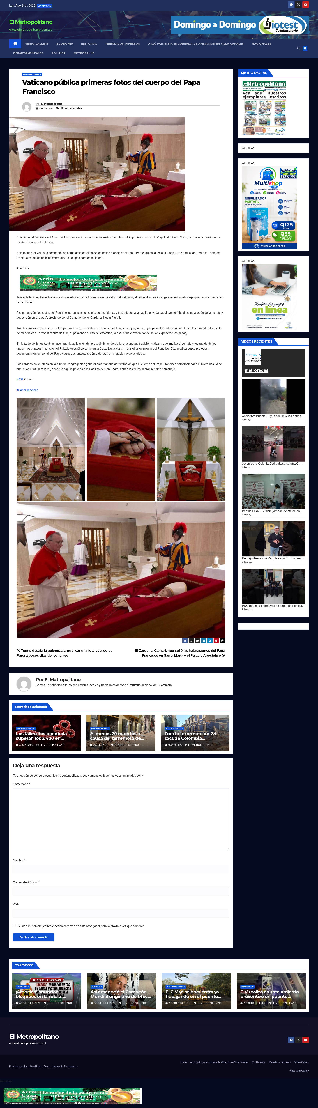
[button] (298, 48)
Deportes (97, 987)
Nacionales (261, 43)
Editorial (89, 43)
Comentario (21, 784)
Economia (65, 43)
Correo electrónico (26, 882)
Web (16, 904)
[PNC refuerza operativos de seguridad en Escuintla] (273, 586)
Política (59, 53)
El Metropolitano (30, 22)
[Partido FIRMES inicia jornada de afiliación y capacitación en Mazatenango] (273, 491)
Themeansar (70, 1066)
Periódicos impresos (122, 43)
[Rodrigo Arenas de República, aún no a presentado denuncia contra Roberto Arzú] (273, 539)
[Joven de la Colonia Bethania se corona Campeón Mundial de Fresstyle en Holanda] (273, 444)
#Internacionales (71, 108)
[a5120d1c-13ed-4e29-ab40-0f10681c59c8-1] (269, 296)
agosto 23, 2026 (30, 1003)
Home (183, 1062)
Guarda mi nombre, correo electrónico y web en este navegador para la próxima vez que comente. (81, 926)
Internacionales (32, 74)
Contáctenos (258, 1062)
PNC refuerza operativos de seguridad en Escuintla (276, 605)
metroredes (256, 370)
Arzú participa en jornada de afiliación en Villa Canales (196, 43)
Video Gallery (37, 43)
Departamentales (28, 53)
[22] (269, 207)
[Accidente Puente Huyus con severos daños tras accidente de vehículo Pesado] (273, 396)
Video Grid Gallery (299, 1070)
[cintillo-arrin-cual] (89, 282)
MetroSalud (84, 53)
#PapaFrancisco (27, 390)
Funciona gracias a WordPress (26, 1066)
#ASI (20, 379)
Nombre (19, 860)
